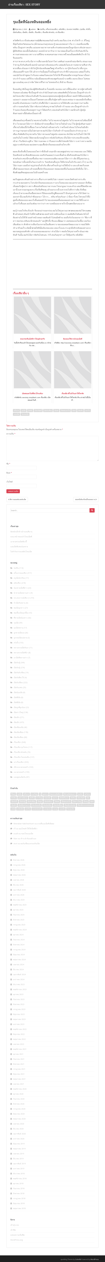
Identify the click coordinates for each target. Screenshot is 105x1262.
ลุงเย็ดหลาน (18, 627)
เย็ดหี (74, 410)
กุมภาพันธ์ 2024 (19, 974)
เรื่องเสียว (38, 32)
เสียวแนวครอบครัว (21, 767)
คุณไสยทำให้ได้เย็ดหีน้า (28, 828)
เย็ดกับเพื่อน (17, 32)
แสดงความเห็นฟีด (17, 1235)
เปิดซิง (30, 410)
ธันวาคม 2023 (19, 984)
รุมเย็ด (82, 29)
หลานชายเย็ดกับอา (21, 647)
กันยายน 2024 (18, 939)
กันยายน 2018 (18, 1188)
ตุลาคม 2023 (18, 994)
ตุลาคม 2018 (18, 1183)
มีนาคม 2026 (18, 885)
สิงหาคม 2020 (18, 1104)
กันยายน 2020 (18, 1099)
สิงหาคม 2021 (18, 1064)
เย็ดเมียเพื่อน (18, 732)
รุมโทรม (87, 794)
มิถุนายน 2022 (19, 1034)
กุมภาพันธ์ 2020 (19, 1133)
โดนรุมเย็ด (25, 414)
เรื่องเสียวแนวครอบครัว (85, 805)
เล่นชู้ (13, 809)
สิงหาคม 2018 (18, 1193)
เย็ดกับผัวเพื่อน (19, 672)
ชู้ (40, 794)
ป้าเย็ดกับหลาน (19, 603)
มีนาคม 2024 (18, 969)
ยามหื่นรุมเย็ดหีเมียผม (45, 823)
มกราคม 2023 (18, 1024)
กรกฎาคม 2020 (19, 1109)
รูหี (55, 193)
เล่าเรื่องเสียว (59, 32)
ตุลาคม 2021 (18, 1054)
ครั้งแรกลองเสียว (52, 29)
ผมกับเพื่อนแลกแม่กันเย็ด (30, 843)
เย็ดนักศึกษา (48, 801)
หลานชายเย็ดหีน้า (21, 652)
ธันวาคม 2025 (19, 900)
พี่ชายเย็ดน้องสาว (20, 618)
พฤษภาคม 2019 (19, 1148)
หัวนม (18, 172)
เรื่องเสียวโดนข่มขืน (22, 757)
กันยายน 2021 (18, 1059)
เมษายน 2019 (18, 1153)
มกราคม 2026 (18, 895)
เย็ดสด (56, 410)
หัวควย (41, 214)
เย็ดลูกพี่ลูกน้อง (19, 707)
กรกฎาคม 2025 (19, 924)
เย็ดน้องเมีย (18, 692)
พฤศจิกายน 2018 (20, 1178)
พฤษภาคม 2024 (19, 959)
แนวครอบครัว (19, 772)
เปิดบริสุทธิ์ (38, 410)
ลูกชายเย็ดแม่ (19, 632)
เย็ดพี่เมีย (17, 697)
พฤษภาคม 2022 (19, 1039)
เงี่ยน (60, 221)
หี (34, 186)
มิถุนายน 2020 (19, 1114)
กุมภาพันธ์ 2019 (19, 1163)
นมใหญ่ (50, 68)
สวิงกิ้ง (88, 29)
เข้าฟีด (13, 1230)
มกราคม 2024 (18, 979)
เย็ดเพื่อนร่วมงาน (24, 805)
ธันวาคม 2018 (19, 1173)
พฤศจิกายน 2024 (20, 929)
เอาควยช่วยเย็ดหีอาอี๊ (18, 541)
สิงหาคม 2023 (18, 1004)
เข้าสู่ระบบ (14, 1225)
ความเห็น (10, 433)
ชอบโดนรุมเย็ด (27, 833)
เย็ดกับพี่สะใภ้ (19, 677)
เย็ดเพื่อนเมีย (18, 727)
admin (33, 29)
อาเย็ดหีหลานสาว (21, 657)
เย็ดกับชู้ (17, 662)
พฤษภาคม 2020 (19, 1119)
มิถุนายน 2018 (19, 1203)
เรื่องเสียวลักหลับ (48, 32)
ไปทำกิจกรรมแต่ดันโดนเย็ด (21, 551)
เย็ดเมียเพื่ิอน (58, 805)
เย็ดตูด (40, 801)
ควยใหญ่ (34, 794)
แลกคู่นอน (47, 809)
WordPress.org (16, 1240)
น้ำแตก (69, 203)
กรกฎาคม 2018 (19, 1198)
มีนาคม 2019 (18, 1158)
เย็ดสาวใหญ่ (18, 712)
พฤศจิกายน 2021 (20, 1049)
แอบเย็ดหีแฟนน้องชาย (19, 546)
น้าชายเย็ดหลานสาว (22, 593)
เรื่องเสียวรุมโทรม (21, 747)
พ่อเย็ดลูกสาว (19, 608)
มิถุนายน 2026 (19, 870)
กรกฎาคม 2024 (19, 949)
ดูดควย (45, 794)
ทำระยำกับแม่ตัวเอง (28, 838)
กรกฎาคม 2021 (19, 1069)
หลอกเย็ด (47, 798)
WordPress (95, 1259)
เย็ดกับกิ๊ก (14, 801)
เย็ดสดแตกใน (65, 410)
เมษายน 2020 (18, 1124)
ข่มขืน (42, 29)
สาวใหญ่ (39, 798)
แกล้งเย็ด (20, 809)
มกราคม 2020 (18, 1138)
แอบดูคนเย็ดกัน (20, 777)
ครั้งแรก (16, 410)
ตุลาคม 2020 (18, 1094)
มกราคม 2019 (18, 1168)
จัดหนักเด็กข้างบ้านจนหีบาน (21, 531)
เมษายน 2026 (18, 880)
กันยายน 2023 (18, 999)
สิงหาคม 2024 (18, 944)
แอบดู (55, 809)
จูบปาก (65, 151)
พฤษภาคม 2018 (19, 1208)
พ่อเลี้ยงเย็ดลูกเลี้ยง (21, 613)
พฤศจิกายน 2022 (20, 1029)
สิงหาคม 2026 (18, 860)
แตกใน (87, 410)
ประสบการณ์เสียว (72, 29)
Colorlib (78, 1259)
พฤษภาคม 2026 (19, 875)
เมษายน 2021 (18, 1084)
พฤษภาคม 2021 (19, 1079)
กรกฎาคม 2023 (19, 1009)
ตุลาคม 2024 (18, 934)
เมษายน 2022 (18, 1044)
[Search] (92, 510)
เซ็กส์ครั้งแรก (64, 798)
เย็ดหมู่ (85, 801)
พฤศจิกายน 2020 (20, 1089)
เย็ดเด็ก (25, 32)
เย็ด (88, 798)
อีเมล (9, 473)
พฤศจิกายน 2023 (20, 989)
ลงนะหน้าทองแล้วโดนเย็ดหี (21, 536)
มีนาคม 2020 (18, 1128)
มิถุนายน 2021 (19, 1074)
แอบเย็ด (16, 414)
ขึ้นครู (13, 794)
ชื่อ (8, 463)
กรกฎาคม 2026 (19, 865)
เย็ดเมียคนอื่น (36, 805)
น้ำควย (33, 228)
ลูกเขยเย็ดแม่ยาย (20, 637)
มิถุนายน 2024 (19, 954)
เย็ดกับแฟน (18, 687)
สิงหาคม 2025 (18, 919)
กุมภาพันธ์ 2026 (19, 890)
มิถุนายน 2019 (19, 1143)
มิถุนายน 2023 (19, 1014)
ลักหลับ (13, 798)
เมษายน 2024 (18, 964)
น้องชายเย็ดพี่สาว (20, 588)
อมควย (55, 798)
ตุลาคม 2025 (18, 910)
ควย (70, 210)
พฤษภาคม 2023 (19, 1019)
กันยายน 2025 (18, 914)
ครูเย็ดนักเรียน (19, 578)
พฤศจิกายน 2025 (20, 905)
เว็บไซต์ (9, 481)
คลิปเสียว (62, 29)
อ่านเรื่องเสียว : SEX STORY (24, 4)
